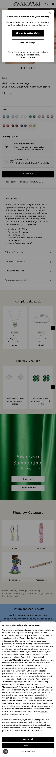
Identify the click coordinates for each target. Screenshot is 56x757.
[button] (50, 13)
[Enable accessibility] (5, 751)
